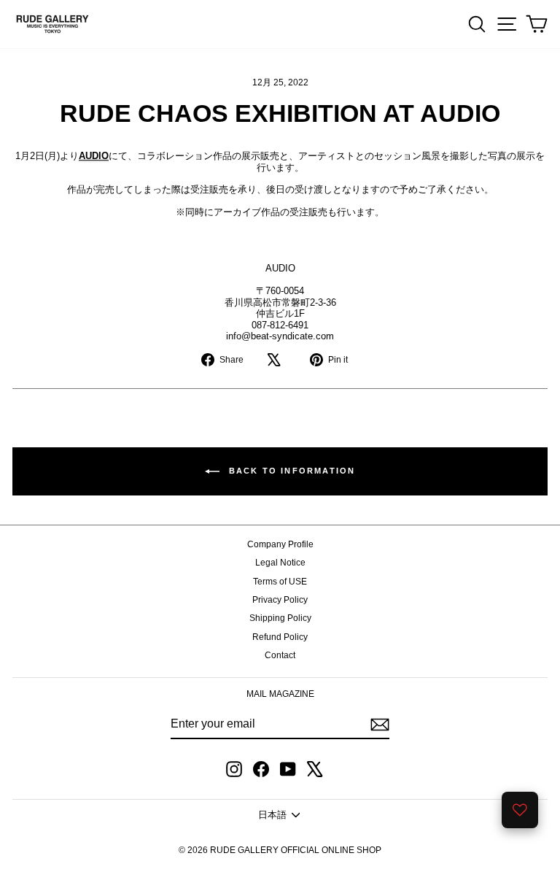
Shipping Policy (280, 618)
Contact (280, 655)
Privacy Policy (280, 600)
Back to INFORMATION (290, 470)
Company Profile (280, 544)
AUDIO (94, 155)
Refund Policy (280, 637)
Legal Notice (280, 562)
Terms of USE (280, 581)
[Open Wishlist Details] (520, 810)
